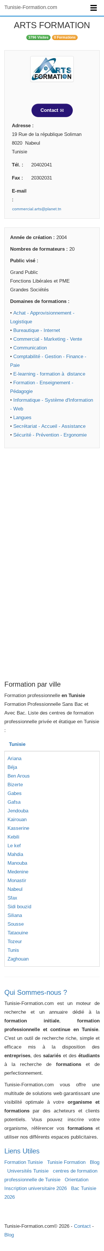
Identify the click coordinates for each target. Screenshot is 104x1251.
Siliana (15, 915)
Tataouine (18, 933)
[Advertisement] (52, 509)
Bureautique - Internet (36, 330)
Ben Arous (19, 776)
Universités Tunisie (28, 1171)
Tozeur (15, 941)
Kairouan (17, 819)
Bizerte (15, 784)
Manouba (17, 863)
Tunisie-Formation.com (30, 7)
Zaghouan (18, 959)
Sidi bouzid (19, 906)
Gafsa (14, 802)
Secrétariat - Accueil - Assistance (49, 426)
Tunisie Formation (66, 1162)
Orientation (76, 1179)
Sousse (16, 924)
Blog (94, 1162)
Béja (12, 767)
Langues (22, 417)
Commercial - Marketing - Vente (47, 339)
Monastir (17, 880)
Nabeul (15, 889)
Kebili (13, 837)
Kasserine (18, 828)
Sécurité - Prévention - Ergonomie (50, 435)
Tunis (13, 950)
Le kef (14, 845)
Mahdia (15, 854)
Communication (30, 348)
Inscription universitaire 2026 (35, 1188)
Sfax (12, 898)
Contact (50, 110)
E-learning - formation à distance (49, 374)
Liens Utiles (22, 1151)
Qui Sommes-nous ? (35, 992)
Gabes (15, 793)
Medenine (18, 872)
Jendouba (18, 811)
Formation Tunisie (23, 1162)
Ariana (14, 758)
